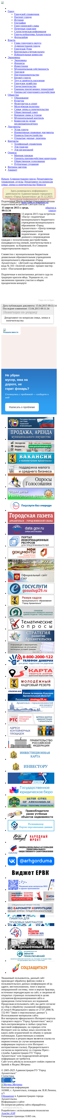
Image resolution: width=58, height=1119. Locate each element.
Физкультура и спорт (25, 103)
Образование (21, 97)
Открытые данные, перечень (30, 138)
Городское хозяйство (25, 83)
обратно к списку (50, 209)
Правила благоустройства (28, 135)
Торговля (19, 71)
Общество (13, 95)
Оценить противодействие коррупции (35, 158)
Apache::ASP (8, 1113)
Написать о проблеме (22, 407)
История (19, 20)
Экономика (14, 57)
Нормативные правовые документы (34, 132)
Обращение (7, 1096)
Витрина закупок (17, 167)
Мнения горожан (23, 155)
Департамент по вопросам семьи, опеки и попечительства (27, 183)
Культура (19, 100)
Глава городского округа (27, 43)
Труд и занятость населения (29, 80)
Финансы (19, 63)
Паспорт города (23, 17)
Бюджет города (22, 77)
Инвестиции (21, 66)
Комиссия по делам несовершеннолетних (26, 122)
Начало (5, 178)
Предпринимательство (26, 74)
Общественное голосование (29, 161)
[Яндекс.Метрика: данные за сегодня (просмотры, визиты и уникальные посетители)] (11, 1084)
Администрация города (27, 46)
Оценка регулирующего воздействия (34, 92)
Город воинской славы (26, 25)
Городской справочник (26, 14)
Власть (11, 40)
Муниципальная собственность (31, 69)
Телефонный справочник (28, 144)
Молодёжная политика (26, 106)
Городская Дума (23, 48)
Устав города (21, 129)
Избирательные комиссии (28, 54)
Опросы (12, 152)
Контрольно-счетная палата (29, 51)
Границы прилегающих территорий (34, 89)
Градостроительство (25, 86)
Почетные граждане (25, 28)
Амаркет (12, 169)
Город (11, 11)
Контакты (13, 141)
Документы (14, 126)
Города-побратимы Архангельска (32, 34)
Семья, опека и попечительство (31, 109)
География (20, 22)
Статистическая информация (30, 31)
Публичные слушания (26, 164)
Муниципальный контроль (29, 118)
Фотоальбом (21, 37)
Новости (41, 184)
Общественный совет (26, 112)
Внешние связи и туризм (28, 115)
